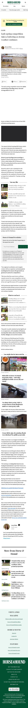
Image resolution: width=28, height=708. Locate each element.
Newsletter (23, 81)
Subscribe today (12, 508)
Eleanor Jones (6, 600)
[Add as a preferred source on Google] (14, 689)
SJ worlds (3, 10)
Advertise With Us (14, 639)
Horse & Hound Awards (14, 647)
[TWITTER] (19, 525)
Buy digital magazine (14, 672)
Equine (3, 30)
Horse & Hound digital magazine (14, 625)
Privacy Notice (8, 254)
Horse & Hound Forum (14, 653)
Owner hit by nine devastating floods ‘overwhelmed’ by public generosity (14, 434)
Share (5, 81)
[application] (14, 133)
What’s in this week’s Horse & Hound (14, 619)
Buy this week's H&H (14, 667)
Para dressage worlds (14, 10)
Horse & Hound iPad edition (14, 622)
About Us (14, 633)
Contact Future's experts (14, 669)
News (21, 48)
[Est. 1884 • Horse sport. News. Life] (13, 2)
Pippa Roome (5, 590)
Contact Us (14, 636)
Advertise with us (14, 679)
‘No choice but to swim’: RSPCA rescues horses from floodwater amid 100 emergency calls (12, 404)
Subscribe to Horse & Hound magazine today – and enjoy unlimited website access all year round (12, 378)
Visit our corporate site (16, 697)
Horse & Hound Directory (14, 650)
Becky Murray (6, 568)
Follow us (16, 81)
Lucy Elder (9, 47)
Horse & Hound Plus (6, 495)
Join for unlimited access (14, 24)
